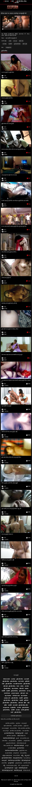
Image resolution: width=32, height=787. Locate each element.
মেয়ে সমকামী (26, 679)
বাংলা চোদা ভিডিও (13, 728)
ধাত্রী (28, 702)
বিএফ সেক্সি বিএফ (27, 758)
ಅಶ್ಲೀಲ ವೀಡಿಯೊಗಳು (7, 755)
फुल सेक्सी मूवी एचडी (9, 768)
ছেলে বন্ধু (28, 690)
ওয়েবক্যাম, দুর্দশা (7, 698)
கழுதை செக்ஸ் (25, 765)
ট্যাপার (18, 686)
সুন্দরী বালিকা (27, 681)
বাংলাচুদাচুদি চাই (8, 47)
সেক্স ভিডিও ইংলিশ (26, 763)
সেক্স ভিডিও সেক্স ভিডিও (10, 723)
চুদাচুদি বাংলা (26, 725)
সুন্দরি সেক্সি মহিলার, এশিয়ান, (22, 1)
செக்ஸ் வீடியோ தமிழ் (11, 765)
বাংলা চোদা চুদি (6, 730)
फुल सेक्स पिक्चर (20, 748)
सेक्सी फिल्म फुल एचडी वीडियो (14, 760)
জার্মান (13, 1)
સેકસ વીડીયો (16, 755)
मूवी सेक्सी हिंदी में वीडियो (7, 758)
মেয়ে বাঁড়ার (17, 2)
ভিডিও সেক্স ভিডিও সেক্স (8, 745)
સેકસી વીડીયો (8, 753)
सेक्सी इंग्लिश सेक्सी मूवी (19, 745)
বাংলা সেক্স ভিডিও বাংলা (24, 738)
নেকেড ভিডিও (4, 740)
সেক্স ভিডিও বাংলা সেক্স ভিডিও (15, 730)
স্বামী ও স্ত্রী (25, 43)
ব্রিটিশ (25, 702)
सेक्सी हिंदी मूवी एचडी (23, 768)
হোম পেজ (16, 775)
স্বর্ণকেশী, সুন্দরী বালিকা (25, 709)
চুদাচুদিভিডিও (19, 740)
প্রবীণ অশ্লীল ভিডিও (8, 725)
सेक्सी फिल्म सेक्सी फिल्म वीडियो (11, 750)
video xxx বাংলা (21, 735)
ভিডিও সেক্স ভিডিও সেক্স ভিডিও (24, 728)
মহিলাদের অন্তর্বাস (6, 679)
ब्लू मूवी (16, 768)
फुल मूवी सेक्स (11, 763)
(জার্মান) (21, 686)
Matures (21, 681)
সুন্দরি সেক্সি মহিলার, (13, 681)
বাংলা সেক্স (7, 1)
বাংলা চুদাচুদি (16, 675)
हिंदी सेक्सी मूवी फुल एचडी (7, 770)
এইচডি (10, 41)
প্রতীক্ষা (5, 705)
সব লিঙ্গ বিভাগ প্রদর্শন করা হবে (16, 715)
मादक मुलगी (4, 760)
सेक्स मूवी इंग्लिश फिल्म (17, 758)
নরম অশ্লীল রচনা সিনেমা (17, 683)
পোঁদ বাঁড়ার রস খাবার (16, 695)
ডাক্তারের (26, 688)
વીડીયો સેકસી (26, 770)
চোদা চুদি (26, 745)
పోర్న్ (22, 755)
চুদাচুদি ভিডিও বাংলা (23, 750)
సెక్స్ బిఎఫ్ (27, 755)
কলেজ (27, 693)
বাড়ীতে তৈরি (21, 41)
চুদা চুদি (17, 738)
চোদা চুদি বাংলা (16, 753)
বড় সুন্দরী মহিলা (13, 707)
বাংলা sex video (12, 748)
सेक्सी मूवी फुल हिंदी (19, 733)
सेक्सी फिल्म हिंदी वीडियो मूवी (9, 738)
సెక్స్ (4, 765)
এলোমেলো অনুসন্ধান (15, 693)
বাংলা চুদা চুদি (24, 723)
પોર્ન (19, 765)
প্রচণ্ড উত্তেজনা (15, 688)
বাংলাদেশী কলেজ (7, 693)
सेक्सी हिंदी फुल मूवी (18, 770)
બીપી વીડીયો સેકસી (21, 743)
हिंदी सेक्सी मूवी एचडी (26, 760)
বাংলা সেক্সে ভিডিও (12, 740)
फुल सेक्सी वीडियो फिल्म (9, 733)
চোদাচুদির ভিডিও (26, 740)
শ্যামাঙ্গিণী (10, 43)
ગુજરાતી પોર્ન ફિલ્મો (10, 743)
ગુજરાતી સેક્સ (18, 763)
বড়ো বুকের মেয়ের (6, 707)
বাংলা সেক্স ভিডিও (25, 730)
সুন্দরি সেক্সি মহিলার (17, 43)
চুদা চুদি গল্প (18, 723)
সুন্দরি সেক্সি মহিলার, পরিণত (23, 705)
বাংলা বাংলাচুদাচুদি (5, 728)
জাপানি (12, 712)
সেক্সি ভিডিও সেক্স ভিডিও (11, 735)
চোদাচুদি (26, 733)
